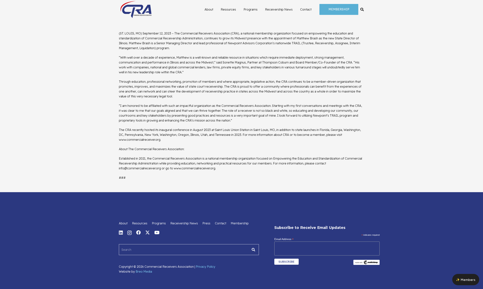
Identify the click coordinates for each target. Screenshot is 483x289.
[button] (362, 9)
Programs (159, 223)
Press (206, 223)
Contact (220, 223)
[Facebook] (138, 232)
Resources (139, 223)
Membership (240, 223)
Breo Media (144, 271)
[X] (147, 232)
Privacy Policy (205, 266)
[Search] (253, 249)
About (123, 223)
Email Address (284, 239)
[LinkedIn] (121, 232)
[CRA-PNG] (136, 9)
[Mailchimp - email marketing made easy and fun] (366, 263)
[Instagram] (129, 232)
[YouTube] (156, 232)
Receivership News (184, 223)
